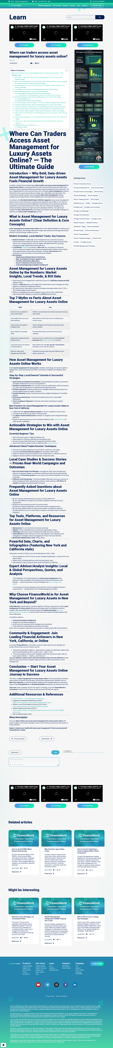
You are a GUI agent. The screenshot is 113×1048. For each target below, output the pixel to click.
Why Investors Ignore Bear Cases (54, 850)
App (37, 974)
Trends (24, 247)
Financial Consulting (79, 972)
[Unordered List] (22, 765)
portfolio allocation (48, 340)
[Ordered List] (19, 765)
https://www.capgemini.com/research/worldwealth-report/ (32, 702)
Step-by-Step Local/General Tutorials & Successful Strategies (33, 93)
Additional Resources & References (26, 125)
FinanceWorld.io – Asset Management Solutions (28, 698)
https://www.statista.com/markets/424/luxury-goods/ (30, 706)
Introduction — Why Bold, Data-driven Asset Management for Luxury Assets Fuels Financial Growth (39, 78)
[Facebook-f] (65, 984)
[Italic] (12, 765)
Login (55, 752)
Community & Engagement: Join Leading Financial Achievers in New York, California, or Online (41, 118)
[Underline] (15, 765)
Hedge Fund (26, 968)
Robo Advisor (26, 970)
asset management (22, 612)
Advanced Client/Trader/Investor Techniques (29, 100)
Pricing (24, 972)
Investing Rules (53, 970)
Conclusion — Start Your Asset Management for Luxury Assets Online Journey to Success (39, 122)
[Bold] (10, 765)
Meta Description (22, 127)
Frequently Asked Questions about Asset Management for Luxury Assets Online (38, 104)
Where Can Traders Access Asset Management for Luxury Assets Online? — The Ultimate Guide (37, 74)
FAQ (77, 966)
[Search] (99, 17)
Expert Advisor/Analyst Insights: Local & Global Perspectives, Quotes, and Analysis (40, 111)
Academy (52, 968)
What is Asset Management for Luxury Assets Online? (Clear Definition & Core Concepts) (41, 81)
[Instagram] (56, 984)
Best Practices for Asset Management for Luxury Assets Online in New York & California (40, 95)
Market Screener (41, 968)
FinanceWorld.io (59, 419)
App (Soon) (26, 974)
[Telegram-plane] (47, 984)
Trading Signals (27, 966)
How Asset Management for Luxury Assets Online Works (31, 91)
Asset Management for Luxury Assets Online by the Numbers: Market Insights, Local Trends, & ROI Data (40, 86)
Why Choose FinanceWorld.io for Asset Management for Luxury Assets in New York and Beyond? (41, 114)
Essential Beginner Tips (23, 99)
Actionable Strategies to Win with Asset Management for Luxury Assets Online (38, 97)
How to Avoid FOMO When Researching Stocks (22, 850)
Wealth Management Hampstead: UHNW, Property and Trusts (55, 919)
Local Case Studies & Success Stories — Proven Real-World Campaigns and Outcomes (40, 102)
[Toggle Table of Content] (66, 70)
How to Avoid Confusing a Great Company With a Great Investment (88, 851)
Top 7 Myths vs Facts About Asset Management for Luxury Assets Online (36, 89)
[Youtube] (38, 984)
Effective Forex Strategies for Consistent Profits (23, 918)
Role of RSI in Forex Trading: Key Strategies (88, 918)
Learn (51, 966)
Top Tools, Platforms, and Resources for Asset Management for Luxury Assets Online (40, 107)
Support (78, 968)
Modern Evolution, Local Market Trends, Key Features (31, 83)
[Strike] (17, 765)
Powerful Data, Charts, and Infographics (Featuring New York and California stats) (40, 109)
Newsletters (66, 966)
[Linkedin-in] (74, 984)
